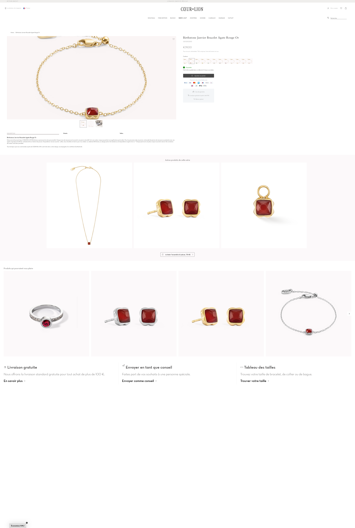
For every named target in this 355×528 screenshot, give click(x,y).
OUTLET (230, 18)
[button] (349, 314)
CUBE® (183, 18)
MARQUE (222, 18)
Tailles (121, 133)
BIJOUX (172, 18)
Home (12, 32)
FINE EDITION (162, 18)
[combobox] (339, 18)
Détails (65, 133)
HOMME (202, 18)
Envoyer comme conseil (138, 381)
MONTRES (193, 18)
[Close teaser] (27, 523)
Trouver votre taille (253, 381)
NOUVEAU (151, 18)
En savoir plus (13, 381)
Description (11, 133)
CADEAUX (212, 18)
